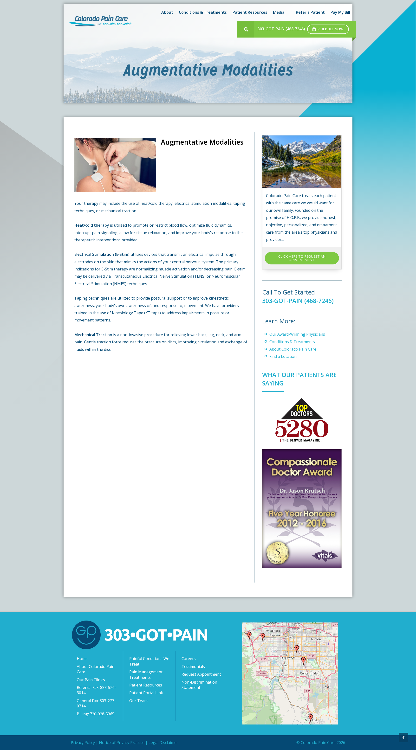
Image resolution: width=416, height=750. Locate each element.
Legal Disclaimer (163, 742)
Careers (189, 658)
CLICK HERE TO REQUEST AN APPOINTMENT (301, 258)
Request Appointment (201, 674)
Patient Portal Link (146, 692)
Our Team (138, 700)
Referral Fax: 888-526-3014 (96, 690)
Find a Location (283, 356)
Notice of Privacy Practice (121, 742)
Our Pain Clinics (91, 679)
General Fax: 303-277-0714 (96, 703)
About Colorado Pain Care (292, 349)
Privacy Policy (83, 742)
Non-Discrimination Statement (199, 684)
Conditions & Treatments (292, 341)
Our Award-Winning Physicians (297, 334)
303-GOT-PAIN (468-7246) (281, 29)
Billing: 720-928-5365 (95, 714)
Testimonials (193, 666)
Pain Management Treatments (145, 674)
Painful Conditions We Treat (149, 661)
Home (82, 658)
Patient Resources (145, 685)
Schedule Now (330, 29)
